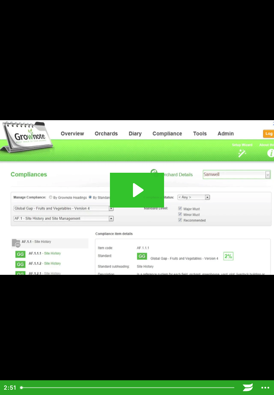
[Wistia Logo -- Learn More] (248, 387)
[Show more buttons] (265, 387)
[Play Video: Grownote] (137, 190)
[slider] (128, 387)
